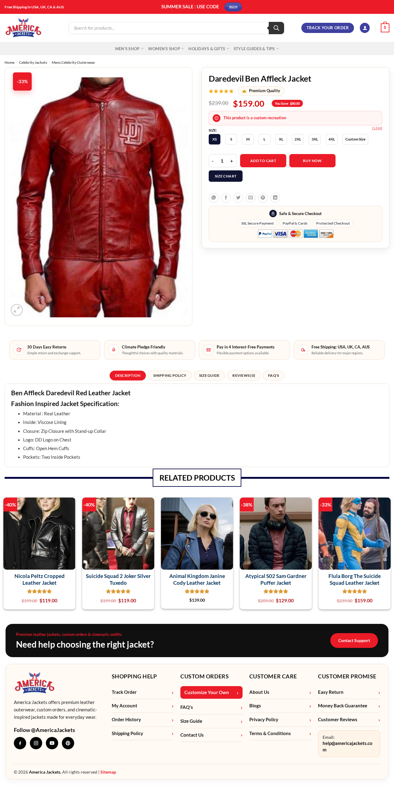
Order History (126, 719)
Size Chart (226, 176)
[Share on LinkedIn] (275, 198)
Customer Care (273, 676)
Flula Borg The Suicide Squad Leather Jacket (354, 579)
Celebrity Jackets (33, 62)
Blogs (255, 705)
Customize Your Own (206, 692)
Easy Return (331, 692)
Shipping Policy (127, 733)
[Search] (276, 28)
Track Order (124, 692)
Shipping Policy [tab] (169, 375)
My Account (124, 705)
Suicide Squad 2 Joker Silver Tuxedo (118, 579)
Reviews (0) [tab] (243, 375)
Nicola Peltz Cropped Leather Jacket (39, 579)
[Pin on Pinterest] (263, 198)
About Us (259, 692)
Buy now (312, 160)
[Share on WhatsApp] (214, 198)
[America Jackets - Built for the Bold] (23, 28)
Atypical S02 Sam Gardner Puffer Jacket (276, 579)
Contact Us (192, 735)
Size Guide (191, 721)
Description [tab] (128, 375)
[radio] (214, 139)
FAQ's (186, 707)
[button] (365, 28)
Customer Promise (347, 676)
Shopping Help (134, 676)
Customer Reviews (337, 719)
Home (9, 62)
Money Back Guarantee (342, 705)
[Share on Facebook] (226, 198)
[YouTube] (52, 743)
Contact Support (354, 640)
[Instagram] (36, 743)
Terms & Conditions (270, 733)
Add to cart (263, 160)
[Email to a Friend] (250, 198)
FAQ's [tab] (273, 375)
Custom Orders (204, 676)
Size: (213, 130)
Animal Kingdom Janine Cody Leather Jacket (197, 579)
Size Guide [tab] (209, 375)
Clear (377, 128)
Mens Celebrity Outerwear (73, 62)
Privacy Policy (263, 719)
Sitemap (108, 772)
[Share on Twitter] (238, 198)
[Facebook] (20, 743)
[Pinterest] (68, 743)
